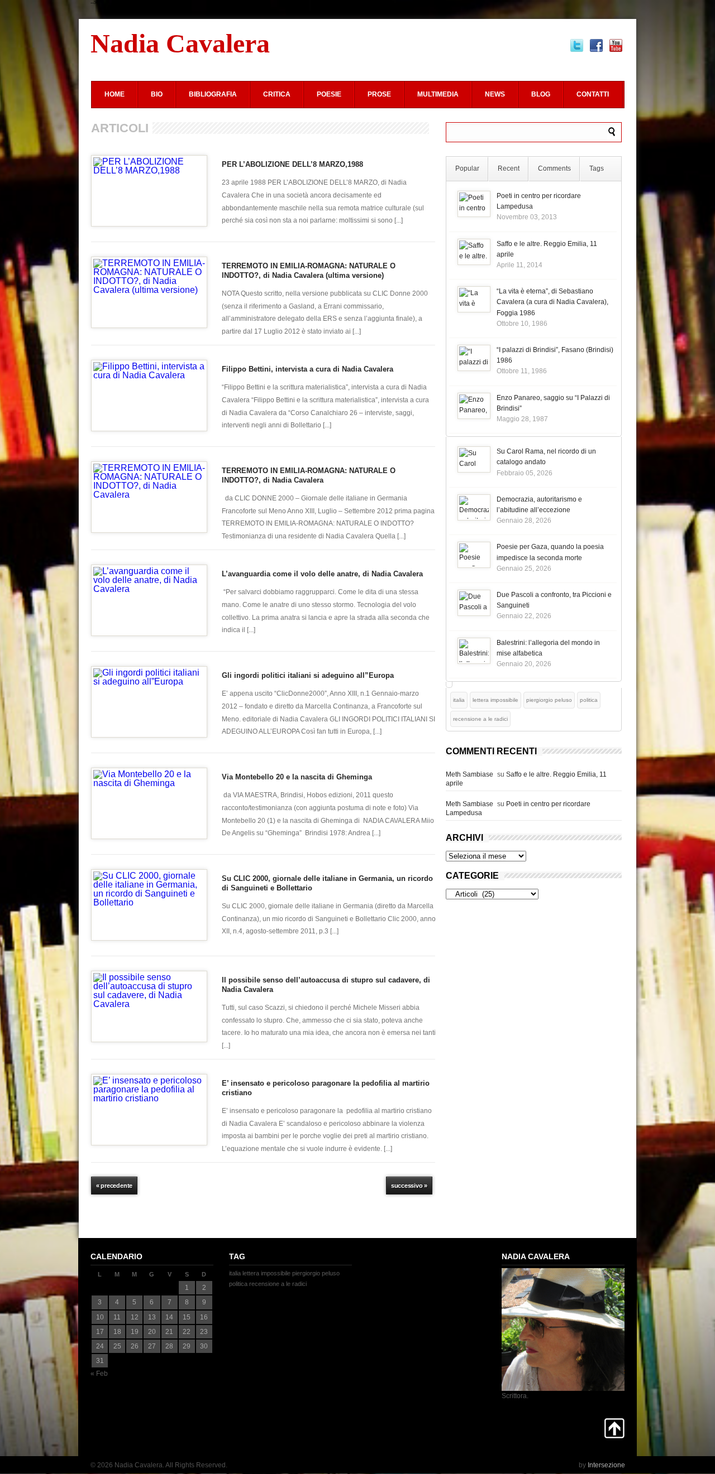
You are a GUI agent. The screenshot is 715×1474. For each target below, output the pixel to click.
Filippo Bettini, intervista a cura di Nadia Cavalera (307, 369)
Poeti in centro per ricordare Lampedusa (518, 808)
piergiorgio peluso (549, 700)
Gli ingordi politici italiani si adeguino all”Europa (308, 675)
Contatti (592, 94)
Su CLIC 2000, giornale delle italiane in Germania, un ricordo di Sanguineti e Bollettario (327, 883)
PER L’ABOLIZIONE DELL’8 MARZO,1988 (292, 164)
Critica (276, 94)
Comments (554, 168)
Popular (467, 168)
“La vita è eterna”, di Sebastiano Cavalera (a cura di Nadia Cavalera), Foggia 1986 (552, 301)
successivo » (409, 1185)
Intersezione (606, 1465)
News (495, 94)
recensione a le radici (480, 719)
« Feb (99, 1373)
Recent (508, 168)
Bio (157, 94)
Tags (596, 168)
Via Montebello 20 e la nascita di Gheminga (297, 777)
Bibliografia (213, 94)
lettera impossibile (495, 700)
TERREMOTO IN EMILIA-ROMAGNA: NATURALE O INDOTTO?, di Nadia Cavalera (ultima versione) (308, 271)
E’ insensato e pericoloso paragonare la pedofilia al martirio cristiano (326, 1088)
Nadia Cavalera (180, 43)
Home (114, 94)
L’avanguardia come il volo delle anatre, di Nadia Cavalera (322, 574)
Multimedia (438, 94)
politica (589, 700)
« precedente (114, 1185)
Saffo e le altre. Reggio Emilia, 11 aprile (526, 778)
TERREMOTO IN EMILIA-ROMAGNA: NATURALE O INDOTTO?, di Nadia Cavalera (308, 475)
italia (459, 700)
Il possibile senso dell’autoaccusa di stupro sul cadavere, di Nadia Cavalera (326, 985)
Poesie (329, 94)
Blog (540, 94)
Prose (379, 94)
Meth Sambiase (469, 774)
